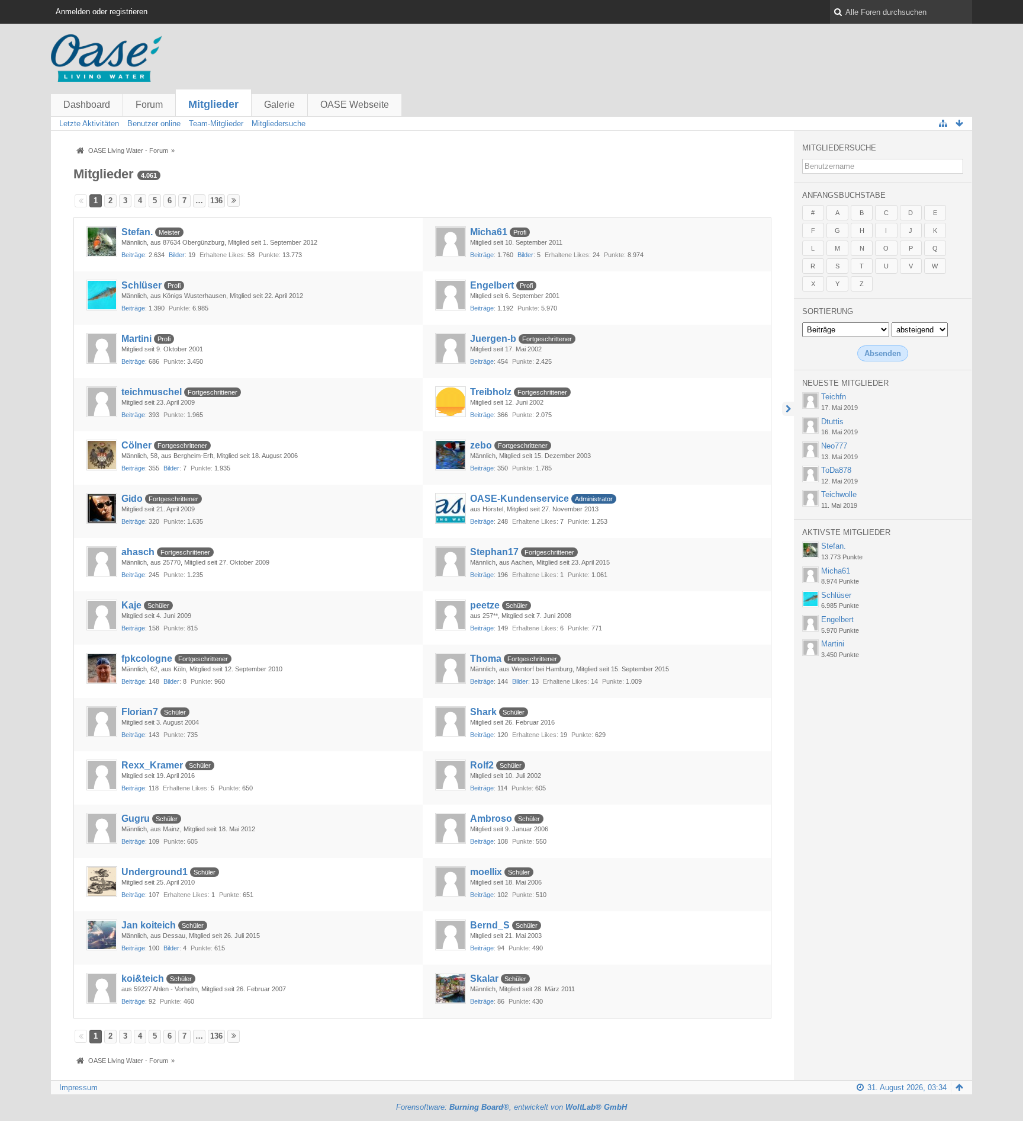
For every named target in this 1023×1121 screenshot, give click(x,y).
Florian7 (139, 712)
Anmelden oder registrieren (101, 11)
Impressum (78, 1087)
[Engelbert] (450, 295)
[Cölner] (101, 455)
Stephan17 (494, 552)
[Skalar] (450, 988)
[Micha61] (450, 241)
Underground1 (154, 872)
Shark (483, 712)
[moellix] (450, 881)
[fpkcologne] (101, 668)
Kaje (131, 605)
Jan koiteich (148, 925)
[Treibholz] (450, 401)
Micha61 (488, 232)
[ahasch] (101, 561)
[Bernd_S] (450, 935)
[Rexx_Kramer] (101, 775)
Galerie (279, 105)
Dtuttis (832, 421)
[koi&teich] (101, 988)
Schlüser (141, 285)
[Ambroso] (450, 828)
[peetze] (450, 615)
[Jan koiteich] (101, 935)
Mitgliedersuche (839, 147)
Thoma (485, 659)
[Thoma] (450, 668)
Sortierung (827, 311)
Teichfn (833, 396)
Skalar (484, 978)
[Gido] (101, 508)
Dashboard (86, 105)
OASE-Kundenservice (519, 499)
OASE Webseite (354, 105)
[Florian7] (101, 721)
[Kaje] (101, 615)
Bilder (177, 254)
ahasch (138, 552)
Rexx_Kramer (152, 765)
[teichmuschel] (101, 401)
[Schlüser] (101, 295)
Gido (132, 499)
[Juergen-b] (450, 348)
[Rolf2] (450, 775)
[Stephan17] (450, 561)
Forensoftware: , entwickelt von (511, 1107)
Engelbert (492, 285)
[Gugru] (101, 828)
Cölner (136, 445)
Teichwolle (839, 494)
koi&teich (142, 978)
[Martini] (101, 348)
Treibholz (490, 392)
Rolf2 (482, 765)
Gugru (135, 818)
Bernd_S (490, 925)
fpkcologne (146, 659)
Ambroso (491, 818)
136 (216, 200)
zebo (481, 445)
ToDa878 (836, 470)
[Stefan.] (101, 241)
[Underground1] (101, 881)
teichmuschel (151, 392)
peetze (485, 605)
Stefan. (137, 232)
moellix (486, 872)
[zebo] (450, 455)
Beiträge (133, 254)
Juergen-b (493, 339)
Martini (136, 339)
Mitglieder (213, 104)
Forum (149, 105)
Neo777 (834, 445)
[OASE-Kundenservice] (450, 508)
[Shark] (450, 721)
